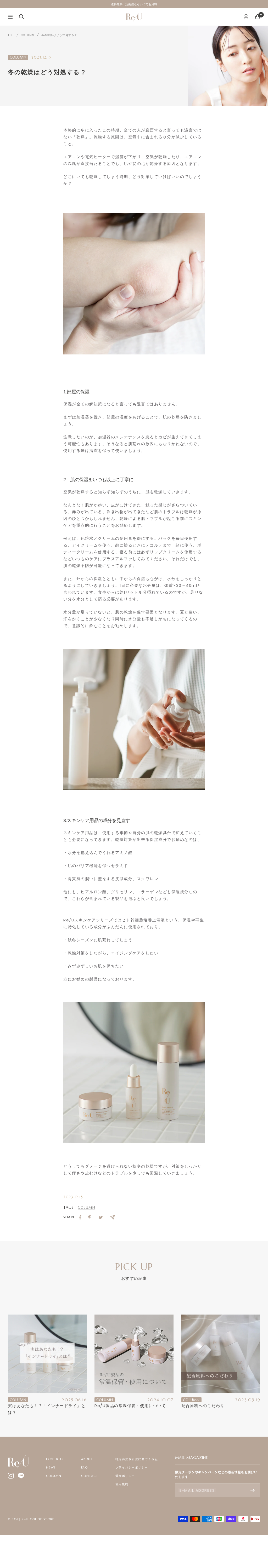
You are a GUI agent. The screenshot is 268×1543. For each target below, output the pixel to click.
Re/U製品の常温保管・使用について (130, 1405)
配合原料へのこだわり (203, 1405)
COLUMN (27, 35)
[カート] (257, 16)
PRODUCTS (55, 1459)
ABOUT (87, 1459)
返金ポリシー (125, 1476)
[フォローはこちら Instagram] (11, 1476)
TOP (11, 35)
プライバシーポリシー (131, 1467)
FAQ (84, 1467)
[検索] (21, 16)
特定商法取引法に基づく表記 (136, 1459)
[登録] (252, 1490)
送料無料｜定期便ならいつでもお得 (134, 4)
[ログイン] (246, 16)
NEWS (51, 1467)
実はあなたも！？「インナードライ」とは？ (47, 1409)
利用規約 (122, 1484)
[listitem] (80, 1217)
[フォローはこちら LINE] (21, 1476)
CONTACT (89, 1476)
